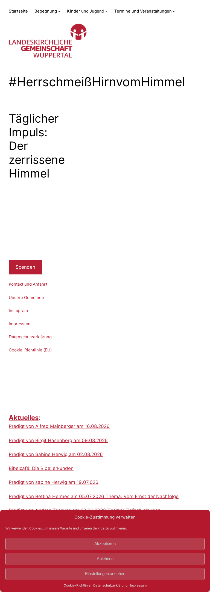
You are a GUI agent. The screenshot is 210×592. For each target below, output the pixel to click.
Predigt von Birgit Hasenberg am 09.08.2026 (58, 440)
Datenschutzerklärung (110, 585)
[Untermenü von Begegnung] (59, 11)
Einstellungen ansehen (105, 573)
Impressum (138, 585)
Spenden (25, 267)
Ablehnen (105, 558)
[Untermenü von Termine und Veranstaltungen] (174, 11)
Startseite (18, 11)
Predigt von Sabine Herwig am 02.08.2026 (56, 454)
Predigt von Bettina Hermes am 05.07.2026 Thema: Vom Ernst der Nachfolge (94, 496)
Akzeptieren (105, 543)
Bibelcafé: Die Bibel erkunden (41, 468)
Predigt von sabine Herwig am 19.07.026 (53, 482)
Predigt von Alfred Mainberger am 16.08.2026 (59, 426)
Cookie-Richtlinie (77, 585)
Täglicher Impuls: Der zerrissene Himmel (37, 146)
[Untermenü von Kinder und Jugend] (106, 11)
